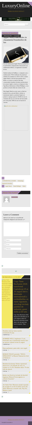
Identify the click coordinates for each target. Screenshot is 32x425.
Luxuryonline (17, 35)
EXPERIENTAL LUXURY (9, 180)
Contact (21, 11)
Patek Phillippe (17, 186)
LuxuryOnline (16, 5)
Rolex (24, 186)
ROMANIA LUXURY (12, 277)
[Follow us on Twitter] (17, 15)
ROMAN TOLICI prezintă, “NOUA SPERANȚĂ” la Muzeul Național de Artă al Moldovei (16, 356)
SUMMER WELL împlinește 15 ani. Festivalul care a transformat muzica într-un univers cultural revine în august (15, 340)
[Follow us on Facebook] (15, 15)
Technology (20, 180)
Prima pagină (13, 11)
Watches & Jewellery (10, 33)
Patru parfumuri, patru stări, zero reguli (15, 348)
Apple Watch (8, 186)
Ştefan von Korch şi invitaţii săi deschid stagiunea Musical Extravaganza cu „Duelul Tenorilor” (15, 377)
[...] (27, 324)
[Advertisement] (16, 155)
